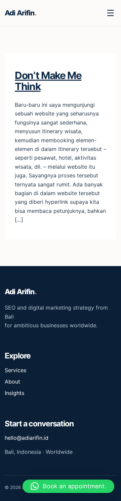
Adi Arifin (20, 13)
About (12, 381)
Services (15, 370)
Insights (14, 393)
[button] (68, 486)
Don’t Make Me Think (48, 80)
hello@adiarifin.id (26, 437)
